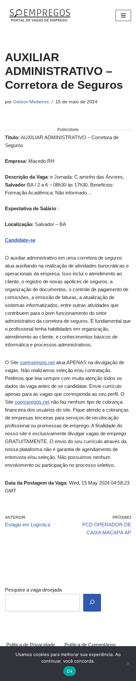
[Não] (127, 663)
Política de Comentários (90, 644)
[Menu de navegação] (123, 15)
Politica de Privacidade (30, 644)
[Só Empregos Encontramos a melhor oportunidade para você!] (39, 15)
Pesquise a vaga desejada (33, 590)
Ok (70, 671)
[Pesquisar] (92, 603)
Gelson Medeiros (31, 101)
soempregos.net (37, 362)
